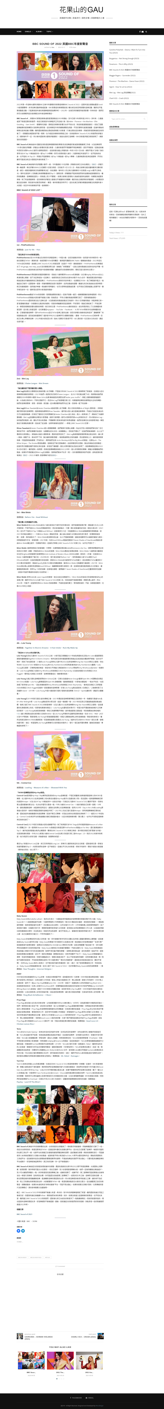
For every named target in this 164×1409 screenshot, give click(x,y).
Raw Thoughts (29, 969)
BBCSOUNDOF (22, 1257)
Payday (20, 1082)
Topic (49, 31)
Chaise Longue (31, 383)
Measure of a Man (41, 787)
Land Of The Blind (32, 1082)
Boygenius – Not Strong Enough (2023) (124, 58)
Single (28, 31)
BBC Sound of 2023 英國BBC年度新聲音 (124, 70)
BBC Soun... (31, 1372)
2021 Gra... (89, 1372)
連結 (94, 164)
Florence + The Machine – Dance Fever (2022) (126, 81)
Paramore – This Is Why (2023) (121, 64)
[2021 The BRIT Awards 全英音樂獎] (60, 1361)
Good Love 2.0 (92, 1021)
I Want (48, 995)
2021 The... (60, 1372)
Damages (74, 1056)
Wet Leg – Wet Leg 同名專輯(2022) (122, 92)
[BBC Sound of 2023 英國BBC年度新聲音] (31, 1361)
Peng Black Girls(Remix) (33, 995)
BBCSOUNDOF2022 (35, 1257)
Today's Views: (115, 232)
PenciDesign (99, 1406)
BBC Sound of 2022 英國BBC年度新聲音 (124, 104)
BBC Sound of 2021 (24, 1214)
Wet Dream (43, 383)
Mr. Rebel (65, 1056)
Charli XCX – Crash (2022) (119, 98)
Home (19, 31)
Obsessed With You (59, 787)
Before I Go (29, 517)
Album (39, 31)
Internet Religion (44, 969)
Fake (18, 714)
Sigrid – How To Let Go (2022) (120, 87)
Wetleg (47, 1257)
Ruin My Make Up (70, 648)
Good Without (42, 517)
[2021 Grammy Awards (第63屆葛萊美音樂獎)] (89, 1361)
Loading (28, 787)
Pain (38, 250)
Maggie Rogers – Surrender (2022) (122, 75)
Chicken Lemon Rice (25, 1024)
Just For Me (29, 250)
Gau (53, 47)
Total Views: (114, 238)
